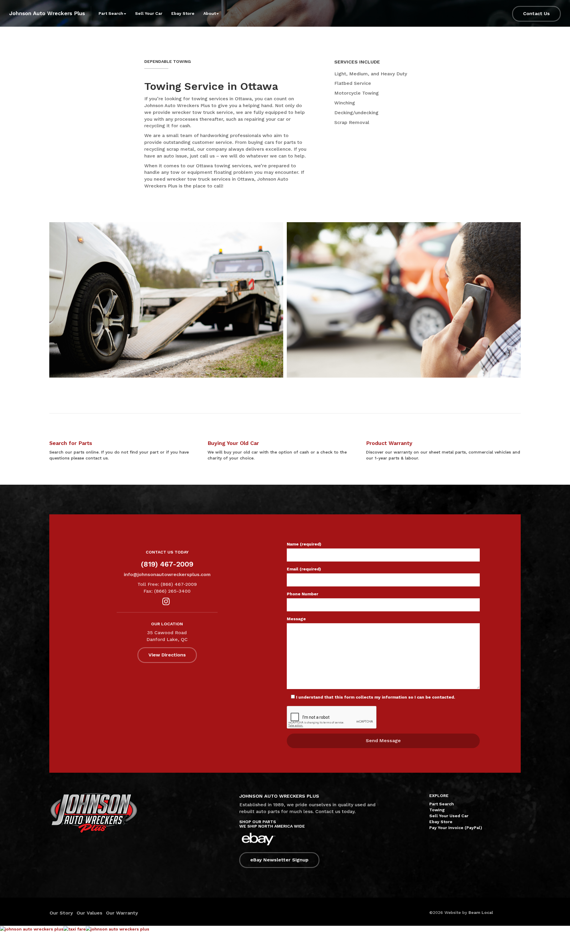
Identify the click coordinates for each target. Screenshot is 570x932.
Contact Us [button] (536, 13)
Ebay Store (182, 13)
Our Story (61, 913)
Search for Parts (70, 443)
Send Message (383, 740)
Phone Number (302, 593)
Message (296, 618)
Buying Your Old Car (233, 443)
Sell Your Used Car (448, 815)
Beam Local (480, 912)
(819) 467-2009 (167, 564)
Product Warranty (389, 443)
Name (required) (304, 544)
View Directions (167, 655)
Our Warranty (122, 913)
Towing (437, 809)
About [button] (209, 13)
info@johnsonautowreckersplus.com (167, 574)
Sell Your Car (148, 13)
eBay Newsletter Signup (279, 860)
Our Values (89, 913)
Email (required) (304, 569)
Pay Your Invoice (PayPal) (455, 827)
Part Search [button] (111, 13)
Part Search (441, 803)
